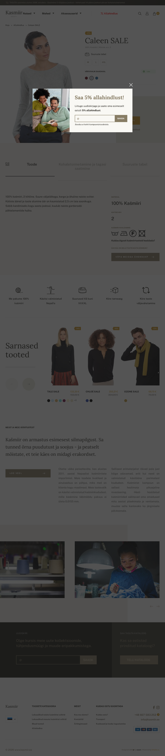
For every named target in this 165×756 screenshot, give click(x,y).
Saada (120, 118)
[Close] (130, 85)
